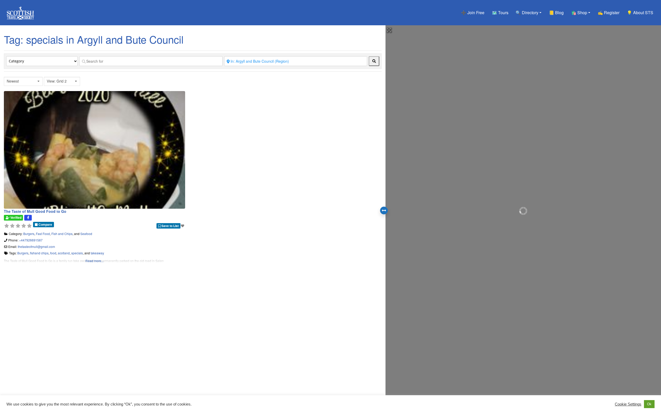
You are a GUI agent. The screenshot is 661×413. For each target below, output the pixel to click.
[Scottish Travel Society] (20, 11)
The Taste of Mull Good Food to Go (35, 211)
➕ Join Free (472, 12)
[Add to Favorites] (183, 225)
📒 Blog (556, 12)
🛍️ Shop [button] (579, 12)
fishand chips (39, 253)
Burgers (28, 233)
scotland (64, 253)
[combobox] (23, 81)
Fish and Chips (62, 233)
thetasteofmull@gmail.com (36, 246)
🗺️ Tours (500, 12)
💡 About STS (640, 12)
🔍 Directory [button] (527, 12)
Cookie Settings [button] (628, 404)
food (53, 253)
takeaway (97, 253)
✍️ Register (608, 12)
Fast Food (43, 233)
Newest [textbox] (13, 81)
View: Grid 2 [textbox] (57, 81)
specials (77, 253)
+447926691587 (31, 240)
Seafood (86, 233)
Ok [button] (649, 404)
